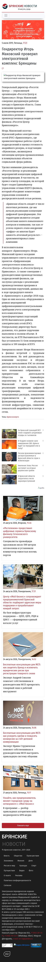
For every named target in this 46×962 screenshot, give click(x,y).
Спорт (33, 865)
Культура (23, 865)
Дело (31, 860)
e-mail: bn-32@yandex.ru (23, 939)
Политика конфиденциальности (17, 880)
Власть (6, 856)
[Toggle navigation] (5, 15)
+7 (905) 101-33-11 (11, 936)
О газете (7, 875)
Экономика (8, 860)
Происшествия (33, 856)
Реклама (18, 875)
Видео (21, 870)
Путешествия (9, 870)
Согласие (7, 885)
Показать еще (23, 825)
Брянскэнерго (13, 417)
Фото (31, 870)
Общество (18, 856)
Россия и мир (9, 865)
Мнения (21, 860)
